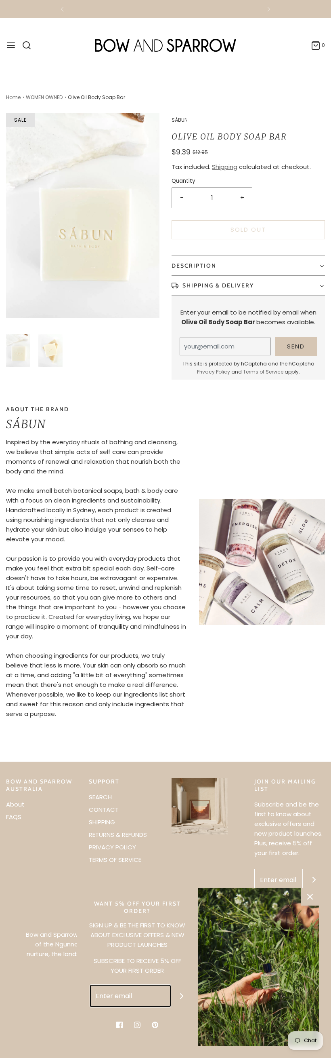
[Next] (269, 9)
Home (13, 97)
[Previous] (62, 9)
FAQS (13, 817)
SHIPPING (102, 822)
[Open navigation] (11, 45)
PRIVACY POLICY (112, 847)
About (15, 804)
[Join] (314, 880)
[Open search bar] (30, 45)
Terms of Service (263, 371)
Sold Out (248, 229)
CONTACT (104, 809)
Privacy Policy (213, 371)
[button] (18, 350)
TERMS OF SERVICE (115, 859)
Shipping (224, 167)
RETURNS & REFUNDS (118, 834)
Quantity (183, 181)
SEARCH (100, 797)
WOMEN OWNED (44, 97)
